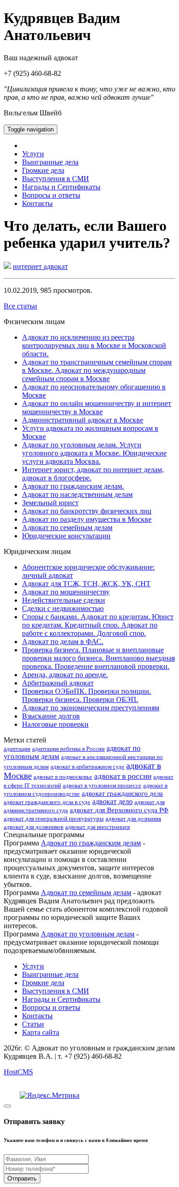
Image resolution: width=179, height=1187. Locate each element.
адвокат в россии (122, 776)
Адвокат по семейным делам (67, 527)
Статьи (33, 1024)
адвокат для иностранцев (97, 826)
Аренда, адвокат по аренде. (65, 675)
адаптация (17, 748)
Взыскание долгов (51, 716)
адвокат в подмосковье (63, 776)
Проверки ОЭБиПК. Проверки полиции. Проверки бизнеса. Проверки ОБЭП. (86, 695)
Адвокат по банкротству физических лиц (86, 511)
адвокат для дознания (133, 818)
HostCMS (18, 1072)
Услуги (33, 154)
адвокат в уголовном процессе (102, 785)
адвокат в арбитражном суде (87, 766)
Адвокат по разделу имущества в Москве (86, 519)
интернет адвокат (40, 266)
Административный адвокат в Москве (82, 420)
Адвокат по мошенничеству (66, 592)
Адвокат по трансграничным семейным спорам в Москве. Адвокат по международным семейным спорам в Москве (97, 370)
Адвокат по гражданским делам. (73, 486)
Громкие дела (43, 170)
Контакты (37, 203)
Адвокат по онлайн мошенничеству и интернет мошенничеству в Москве (96, 407)
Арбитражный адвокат (58, 683)
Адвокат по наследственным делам (77, 494)
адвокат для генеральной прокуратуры (54, 818)
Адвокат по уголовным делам (87, 934)
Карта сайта (40, 1032)
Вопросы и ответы (51, 195)
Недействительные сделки (63, 600)
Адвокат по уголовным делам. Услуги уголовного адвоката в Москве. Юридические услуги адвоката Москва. (94, 453)
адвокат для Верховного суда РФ (119, 810)
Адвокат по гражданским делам (91, 843)
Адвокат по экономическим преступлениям (90, 708)
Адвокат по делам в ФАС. (62, 641)
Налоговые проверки (55, 724)
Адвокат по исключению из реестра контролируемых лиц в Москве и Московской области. (94, 345)
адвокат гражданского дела (122, 793)
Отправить (22, 1178)
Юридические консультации (66, 536)
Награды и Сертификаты (61, 187)
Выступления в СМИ (55, 179)
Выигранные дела (50, 162)
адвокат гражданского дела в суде (47, 802)
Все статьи (20, 306)
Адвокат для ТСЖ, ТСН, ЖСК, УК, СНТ (86, 584)
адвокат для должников (33, 826)
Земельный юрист (50, 503)
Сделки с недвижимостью (63, 608)
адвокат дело (112, 801)
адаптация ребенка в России (68, 748)
